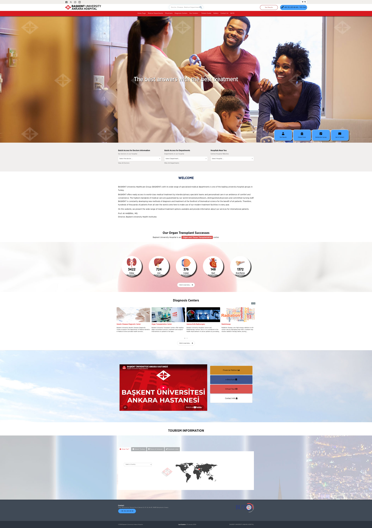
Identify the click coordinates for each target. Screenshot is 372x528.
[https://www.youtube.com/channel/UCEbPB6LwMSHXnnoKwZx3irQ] (80, 2)
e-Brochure (230, 382)
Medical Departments (155, 13)
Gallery (215, 13)
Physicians (169, 13)
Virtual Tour (230, 391)
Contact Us (224, 13)
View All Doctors (123, 163)
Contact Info (230, 400)
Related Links (173, 451)
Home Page (142, 13)
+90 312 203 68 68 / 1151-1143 (294, 7)
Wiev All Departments (171, 163)
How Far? (125, 451)
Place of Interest (156, 451)
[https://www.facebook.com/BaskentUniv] (66, 2)
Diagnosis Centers (181, 13)
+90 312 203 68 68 (127, 513)
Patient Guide (206, 13)
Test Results (269, 7)
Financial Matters (230, 372)
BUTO (232, 13)
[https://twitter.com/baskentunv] (71, 2)
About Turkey (139, 451)
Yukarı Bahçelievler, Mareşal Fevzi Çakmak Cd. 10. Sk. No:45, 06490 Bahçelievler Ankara (143, 509)
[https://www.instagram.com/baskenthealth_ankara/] (75, 2)
